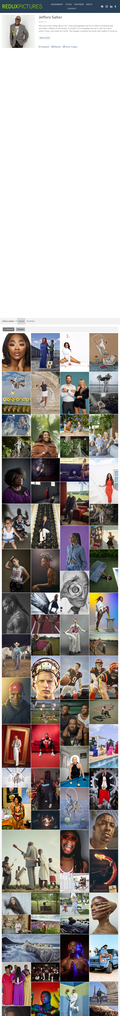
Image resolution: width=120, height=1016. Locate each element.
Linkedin (111, 6)
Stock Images (71, 47)
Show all (10, 329)
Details (21, 321)
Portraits (20, 329)
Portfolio (31, 321)
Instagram (107, 6)
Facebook (102, 6)
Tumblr (115, 6)
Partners (79, 4)
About (89, 4)
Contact (71, 8)
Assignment (57, 4)
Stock (69, 4)
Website (57, 47)
